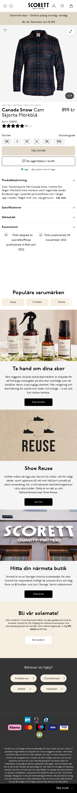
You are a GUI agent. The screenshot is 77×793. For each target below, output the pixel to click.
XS (6, 141)
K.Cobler (37, 302)
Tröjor (26, 105)
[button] (21, 256)
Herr (9, 105)
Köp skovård (38, 402)
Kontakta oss (22, 678)
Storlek (6, 135)
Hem (4, 105)
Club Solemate (52, 678)
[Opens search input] (11, 6)
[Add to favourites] (5, 30)
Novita (61, 302)
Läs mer (38, 502)
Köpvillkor (52, 689)
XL (47, 141)
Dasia (13, 302)
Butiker (22, 689)
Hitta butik (38, 594)
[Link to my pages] (54, 6)
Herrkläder (17, 105)
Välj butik (62, 788)
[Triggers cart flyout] (71, 6)
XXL (59, 141)
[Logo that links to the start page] (38, 6)
